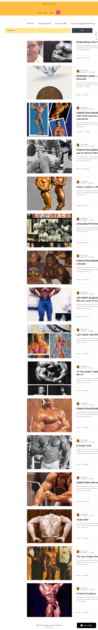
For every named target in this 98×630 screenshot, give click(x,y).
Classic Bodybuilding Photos (83, 23)
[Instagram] (58, 12)
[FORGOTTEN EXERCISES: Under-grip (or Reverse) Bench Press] (49, 156)
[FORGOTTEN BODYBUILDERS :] (49, 415)
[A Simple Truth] (49, 452)
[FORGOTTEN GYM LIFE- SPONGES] (49, 489)
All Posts (30, 23)
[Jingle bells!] (49, 526)
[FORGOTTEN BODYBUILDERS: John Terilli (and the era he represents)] (49, 119)
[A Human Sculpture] (49, 600)
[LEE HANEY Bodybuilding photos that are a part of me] (49, 304)
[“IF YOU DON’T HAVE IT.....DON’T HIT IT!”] (49, 378)
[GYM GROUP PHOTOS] (49, 230)
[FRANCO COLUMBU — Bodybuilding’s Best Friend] (49, 45)
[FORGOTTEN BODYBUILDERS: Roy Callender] (49, 267)
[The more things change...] (49, 563)
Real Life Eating (44, 23)
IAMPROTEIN (49, 4)
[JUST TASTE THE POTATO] (49, 341)
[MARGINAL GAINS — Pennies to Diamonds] (49, 82)
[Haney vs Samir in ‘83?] (49, 193)
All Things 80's (61, 23)
